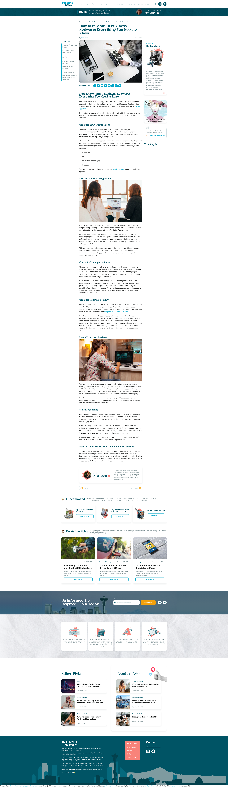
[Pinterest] (165, 4)
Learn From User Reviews (67, 68)
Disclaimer (130, 751)
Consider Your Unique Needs (69, 46)
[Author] (109, 476)
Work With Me (131, 748)
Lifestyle (93, 4)
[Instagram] (160, 4)
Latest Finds (132, 4)
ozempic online (176, 786)
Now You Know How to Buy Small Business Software (69, 77)
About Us (140, 4)
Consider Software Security (68, 62)
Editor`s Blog (131, 757)
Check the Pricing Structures (68, 57)
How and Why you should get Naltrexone (23, 786)
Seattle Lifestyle (118, 4)
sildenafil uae (151, 786)
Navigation (130, 754)
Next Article (134, 488)
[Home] (68, 4)
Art (125, 4)
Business (80, 4)
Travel (100, 4)
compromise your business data (116, 312)
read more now (119, 169)
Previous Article (89, 488)
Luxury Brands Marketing (157, 135)
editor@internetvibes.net (153, 747)
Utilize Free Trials (68, 72)
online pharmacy (109, 786)
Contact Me (147, 4)
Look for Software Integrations (68, 51)
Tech (87, 4)
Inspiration (108, 4)
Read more (83, 516)
